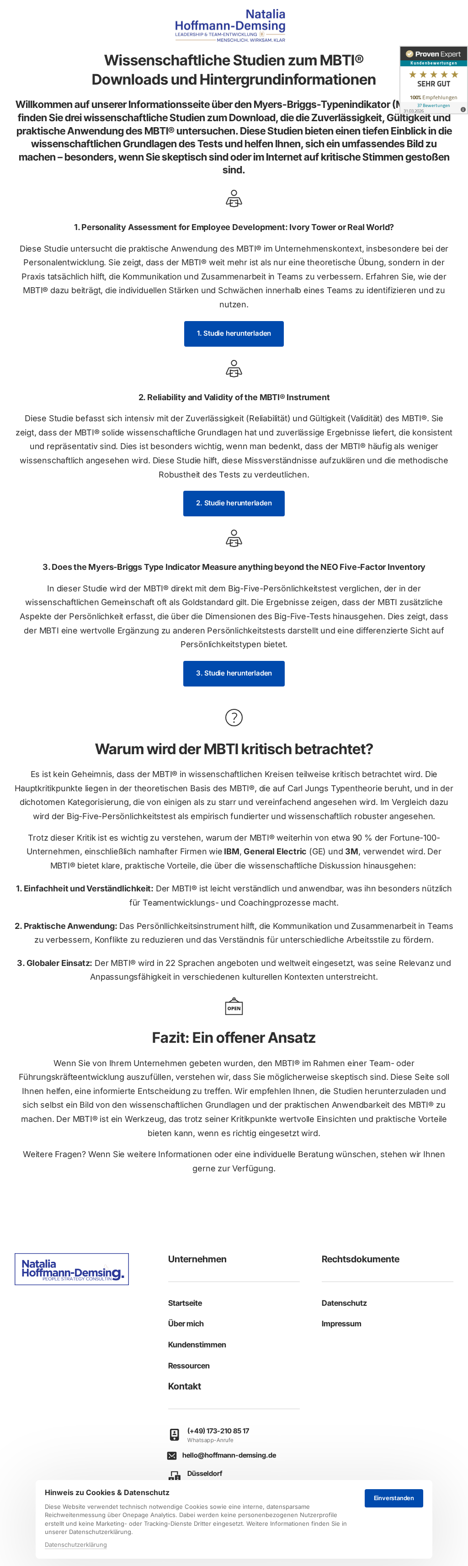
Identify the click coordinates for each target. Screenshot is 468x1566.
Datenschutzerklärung (76, 1545)
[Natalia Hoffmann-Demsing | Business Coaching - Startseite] (230, 25)
